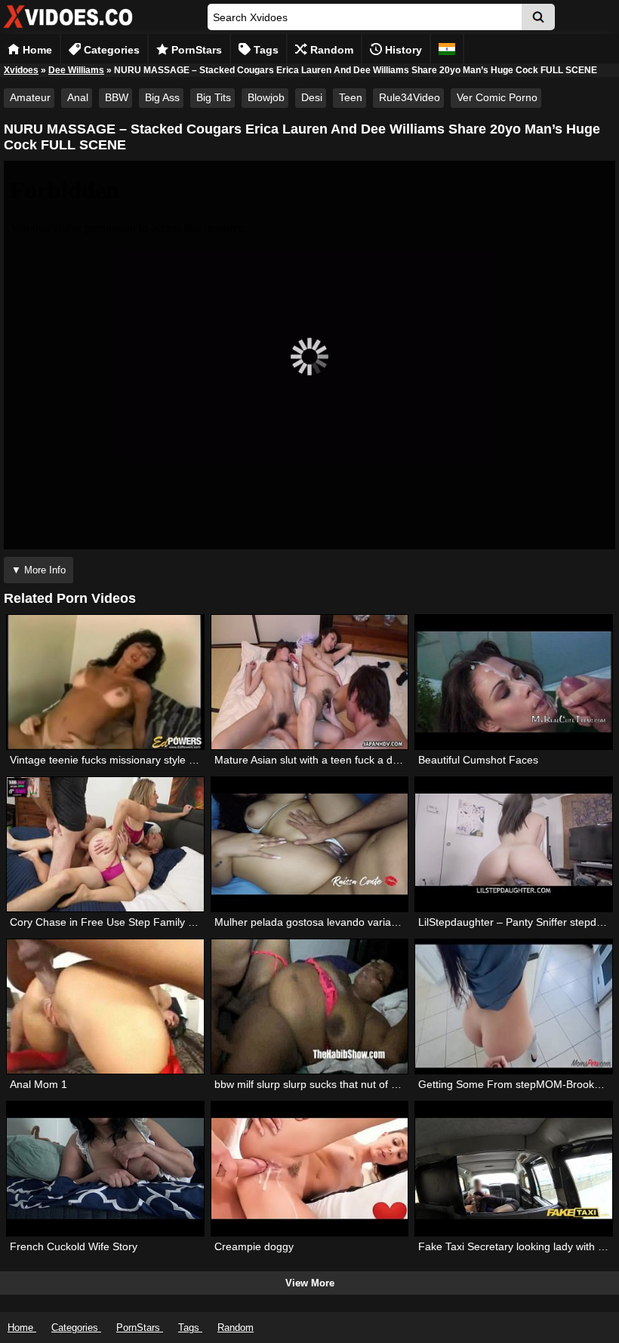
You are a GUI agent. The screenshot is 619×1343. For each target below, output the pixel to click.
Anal (77, 97)
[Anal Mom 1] (105, 1006)
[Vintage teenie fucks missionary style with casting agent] (105, 682)
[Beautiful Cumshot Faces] (513, 682)
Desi (311, 97)
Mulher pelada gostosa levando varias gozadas (327, 922)
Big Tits (213, 97)
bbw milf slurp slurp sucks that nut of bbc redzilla (329, 1084)
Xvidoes (21, 70)
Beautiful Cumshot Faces (478, 760)
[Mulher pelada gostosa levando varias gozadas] (309, 844)
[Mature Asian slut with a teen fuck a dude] (309, 682)
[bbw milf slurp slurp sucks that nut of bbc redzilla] (309, 1006)
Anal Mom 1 (38, 1084)
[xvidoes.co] (68, 28)
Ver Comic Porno (497, 97)
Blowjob (266, 97)
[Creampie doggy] (309, 1169)
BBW (116, 97)
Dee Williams (76, 70)
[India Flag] (447, 48)
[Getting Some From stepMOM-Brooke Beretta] (513, 1006)
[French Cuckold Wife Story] (105, 1169)
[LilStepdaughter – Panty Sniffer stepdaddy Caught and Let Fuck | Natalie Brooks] (513, 844)
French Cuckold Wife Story (73, 1246)
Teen (350, 97)
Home (36, 50)
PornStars (195, 50)
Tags (265, 50)
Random (330, 50)
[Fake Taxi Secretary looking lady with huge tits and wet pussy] (513, 1169)
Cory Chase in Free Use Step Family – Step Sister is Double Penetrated (181, 922)
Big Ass (162, 97)
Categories (110, 50)
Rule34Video (409, 97)
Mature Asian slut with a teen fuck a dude (312, 760)
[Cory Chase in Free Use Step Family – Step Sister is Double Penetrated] (105, 844)
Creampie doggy (254, 1246)
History (402, 50)
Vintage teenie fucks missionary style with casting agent (142, 760)
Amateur (30, 97)
